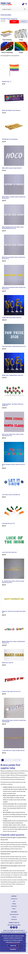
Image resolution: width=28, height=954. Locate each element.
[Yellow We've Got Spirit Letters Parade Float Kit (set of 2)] (14, 275)
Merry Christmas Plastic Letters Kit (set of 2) (13, 465)
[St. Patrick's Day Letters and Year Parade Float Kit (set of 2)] (14, 569)
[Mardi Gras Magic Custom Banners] (14, 98)
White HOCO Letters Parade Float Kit (12, 168)
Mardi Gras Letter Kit (7, 662)
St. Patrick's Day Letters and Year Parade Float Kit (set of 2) (13, 581)
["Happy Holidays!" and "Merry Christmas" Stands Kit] (14, 392)
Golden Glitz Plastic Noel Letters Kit (11, 317)
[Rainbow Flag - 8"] (14, 69)
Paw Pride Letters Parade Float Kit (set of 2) (14, 346)
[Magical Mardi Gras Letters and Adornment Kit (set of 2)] (14, 629)
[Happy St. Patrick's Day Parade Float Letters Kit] (14, 599)
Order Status (14, 906)
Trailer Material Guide (14, 914)
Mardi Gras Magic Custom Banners (11, 110)
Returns (14, 908)
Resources (14, 917)
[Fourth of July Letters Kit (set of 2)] (14, 679)
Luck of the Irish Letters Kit (9, 552)
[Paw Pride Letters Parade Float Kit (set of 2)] (14, 334)
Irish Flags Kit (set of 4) (8, 523)
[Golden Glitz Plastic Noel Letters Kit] (14, 305)
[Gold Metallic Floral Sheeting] (14, 127)
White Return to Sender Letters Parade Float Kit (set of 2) (13, 197)
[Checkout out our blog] (16, 927)
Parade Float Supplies (6, 15)
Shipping (14, 903)
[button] (23, 4)
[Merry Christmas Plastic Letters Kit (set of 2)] (14, 452)
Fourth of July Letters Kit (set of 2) (11, 691)
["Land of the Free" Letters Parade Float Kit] (14, 738)
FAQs (14, 901)
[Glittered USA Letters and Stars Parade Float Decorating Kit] (14, 708)
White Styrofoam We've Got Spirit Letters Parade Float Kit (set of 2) (13, 227)
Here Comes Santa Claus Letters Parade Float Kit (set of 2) (13, 435)
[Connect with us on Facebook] (11, 927)
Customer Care (14, 898)
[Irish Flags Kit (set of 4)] (14, 511)
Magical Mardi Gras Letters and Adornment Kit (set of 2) (13, 642)
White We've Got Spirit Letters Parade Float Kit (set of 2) (13, 258)
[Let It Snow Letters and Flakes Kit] (14, 482)
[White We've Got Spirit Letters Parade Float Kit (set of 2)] (14, 245)
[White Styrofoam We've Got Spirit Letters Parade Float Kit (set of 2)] (14, 215)
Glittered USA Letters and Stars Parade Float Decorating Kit (14, 721)
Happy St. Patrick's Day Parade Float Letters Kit (14, 612)
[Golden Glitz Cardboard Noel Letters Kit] (14, 363)
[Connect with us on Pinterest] (14, 927)
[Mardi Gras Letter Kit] (14, 654)
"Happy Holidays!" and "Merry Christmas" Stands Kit (13, 404)
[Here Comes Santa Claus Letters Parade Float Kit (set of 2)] (14, 422)
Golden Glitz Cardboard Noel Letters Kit (12, 375)
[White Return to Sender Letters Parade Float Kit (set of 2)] (14, 184)
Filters (14, 21)
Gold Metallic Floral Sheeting (9, 139)
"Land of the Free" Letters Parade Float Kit (13, 750)
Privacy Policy (13, 949)
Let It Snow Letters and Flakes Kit (11, 494)
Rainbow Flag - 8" (6, 81)
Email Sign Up (14, 919)
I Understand (13, 945)
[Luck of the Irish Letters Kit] (14, 540)
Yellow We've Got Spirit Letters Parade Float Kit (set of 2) (13, 288)
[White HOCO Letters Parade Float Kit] (14, 155)
